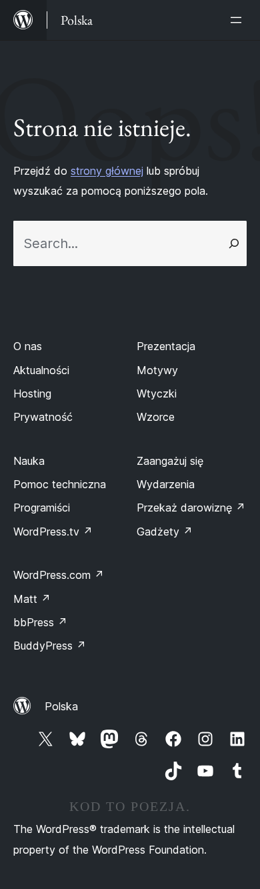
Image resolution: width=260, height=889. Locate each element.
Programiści (41, 507)
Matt (32, 599)
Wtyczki (157, 393)
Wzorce (156, 416)
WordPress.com (58, 575)
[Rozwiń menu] (238, 20)
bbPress (40, 622)
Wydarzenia (166, 484)
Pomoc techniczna (59, 484)
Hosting (32, 393)
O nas (27, 346)
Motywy (157, 370)
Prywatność (43, 416)
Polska (61, 706)
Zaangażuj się (170, 461)
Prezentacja (166, 346)
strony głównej (107, 170)
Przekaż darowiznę (191, 507)
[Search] (234, 243)
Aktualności (41, 370)
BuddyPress (49, 645)
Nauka (29, 461)
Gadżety (165, 531)
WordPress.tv (53, 531)
